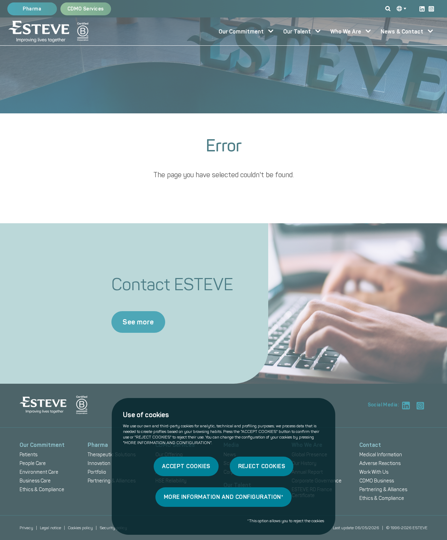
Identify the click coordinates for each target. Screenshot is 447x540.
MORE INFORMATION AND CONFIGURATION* (224, 497)
